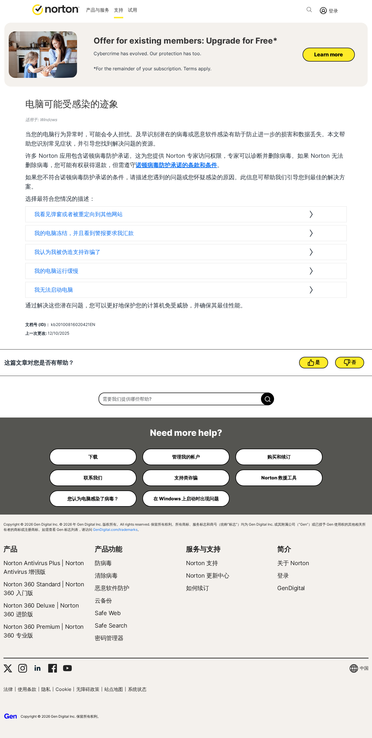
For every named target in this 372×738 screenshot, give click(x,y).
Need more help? (186, 432)
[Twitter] (7, 668)
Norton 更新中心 (207, 575)
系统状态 (137, 689)
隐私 (46, 689)
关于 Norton (293, 563)
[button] (55, 9)
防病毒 (103, 563)
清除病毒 (106, 575)
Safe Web (108, 613)
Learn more (328, 54)
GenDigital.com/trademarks (115, 529)
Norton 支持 (202, 563)
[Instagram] (22, 668)
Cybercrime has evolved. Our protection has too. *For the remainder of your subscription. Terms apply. (152, 61)
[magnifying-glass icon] (267, 399)
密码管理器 (109, 638)
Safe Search (111, 625)
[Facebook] (52, 668)
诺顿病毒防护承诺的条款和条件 (176, 165)
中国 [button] (364, 668)
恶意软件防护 (112, 588)
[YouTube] (67, 668)
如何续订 (197, 588)
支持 (118, 10)
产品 (10, 549)
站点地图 (113, 689)
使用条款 (27, 689)
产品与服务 (97, 10)
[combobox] (186, 399)
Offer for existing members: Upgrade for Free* (186, 41)
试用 (132, 10)
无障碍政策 (87, 689)
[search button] (311, 10)
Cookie (63, 689)
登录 (333, 11)
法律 (8, 689)
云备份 (103, 600)
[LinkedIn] (37, 668)
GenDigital (291, 588)
